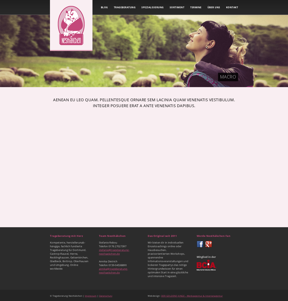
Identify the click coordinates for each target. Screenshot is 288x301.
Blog (104, 7)
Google (208, 244)
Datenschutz (105, 295)
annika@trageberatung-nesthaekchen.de (113, 270)
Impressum (91, 295)
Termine (196, 7)
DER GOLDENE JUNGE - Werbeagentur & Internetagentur (192, 295)
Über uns (213, 7)
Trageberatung (125, 7)
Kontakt (232, 7)
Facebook (200, 244)
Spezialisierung (152, 7)
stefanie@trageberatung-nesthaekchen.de (114, 251)
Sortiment (177, 7)
